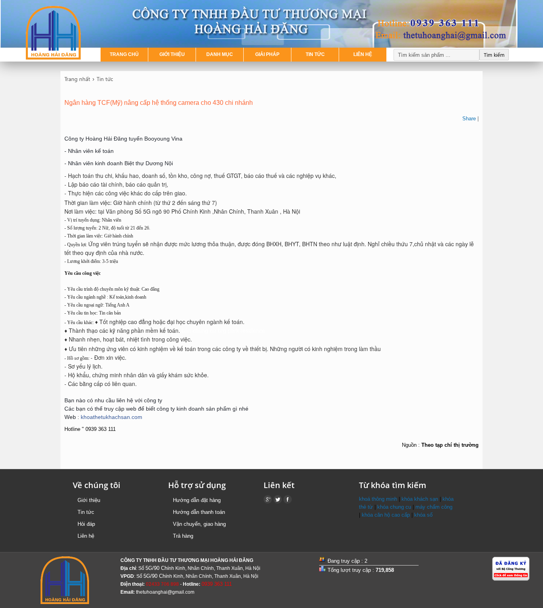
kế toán (233, 322)
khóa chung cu (394, 507)
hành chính (138, 203)
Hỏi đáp (86, 524)
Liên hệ (86, 536)
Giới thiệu (89, 500)
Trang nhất (77, 79)
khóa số (423, 515)
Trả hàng (183, 536)
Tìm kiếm (494, 54)
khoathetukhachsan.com (111, 417)
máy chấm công (433, 507)
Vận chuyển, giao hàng (199, 524)
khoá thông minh (378, 499)
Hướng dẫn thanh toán (199, 512)
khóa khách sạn (419, 499)
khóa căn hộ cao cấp (386, 515)
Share (469, 119)
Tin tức (105, 79)
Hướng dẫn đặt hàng (197, 500)
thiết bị (258, 349)
